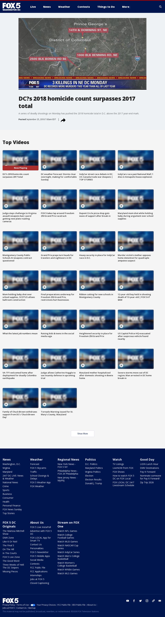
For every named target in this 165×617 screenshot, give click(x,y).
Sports (6, 490)
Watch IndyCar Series (69, 552)
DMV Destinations (149, 467)
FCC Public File (37, 567)
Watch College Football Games (66, 536)
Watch (117, 459)
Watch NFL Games (67, 530)
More (125, 7)
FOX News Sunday (12, 509)
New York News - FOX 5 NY (67, 465)
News (7, 459)
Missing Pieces (10, 571)
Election (89, 475)
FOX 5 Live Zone (11, 556)
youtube (127, 600)
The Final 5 (8, 545)
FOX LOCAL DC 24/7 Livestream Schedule (123, 484)
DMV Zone (8, 537)
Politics (90, 459)
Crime (6, 486)
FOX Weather (37, 486)
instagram (147, 600)
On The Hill (8, 549)
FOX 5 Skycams (38, 467)
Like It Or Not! (10, 541)
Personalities (37, 548)
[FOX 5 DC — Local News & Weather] (13, 7)
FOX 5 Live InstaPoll (40, 527)
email (159, 600)
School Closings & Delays (39, 477)
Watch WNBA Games (69, 569)
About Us (37, 522)
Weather (36, 459)
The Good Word (11, 560)
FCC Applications (39, 571)
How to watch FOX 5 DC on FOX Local (123, 477)
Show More (82, 433)
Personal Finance (11, 505)
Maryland (7, 471)
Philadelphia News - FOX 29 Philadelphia (68, 472)
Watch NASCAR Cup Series (68, 547)
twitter (140, 600)
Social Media (36, 559)
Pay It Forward (147, 471)
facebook (134, 600)
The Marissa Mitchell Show (13, 532)
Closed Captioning (39, 583)
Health (6, 501)
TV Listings (118, 464)
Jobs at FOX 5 (37, 579)
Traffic (33, 471)
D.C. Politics (91, 464)
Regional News (68, 459)
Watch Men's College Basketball (68, 557)
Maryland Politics (94, 467)
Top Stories (9, 513)
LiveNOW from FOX (123, 467)
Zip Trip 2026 (147, 482)
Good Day (147, 459)
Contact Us (36, 544)
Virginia (6, 467)
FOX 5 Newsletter (39, 552)
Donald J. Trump (93, 483)
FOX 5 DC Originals (9, 524)
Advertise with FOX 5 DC (41, 532)
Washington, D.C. (11, 464)
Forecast (34, 464)
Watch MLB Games (68, 541)
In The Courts (10, 553)
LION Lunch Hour (149, 464)
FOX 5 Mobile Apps (40, 556)
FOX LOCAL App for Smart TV (40, 539)
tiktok (153, 600)
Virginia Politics (93, 471)
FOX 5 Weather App (40, 482)
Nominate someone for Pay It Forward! (150, 477)
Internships (36, 575)
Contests (34, 563)
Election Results (93, 479)
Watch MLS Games (68, 573)
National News (10, 482)
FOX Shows (119, 471)
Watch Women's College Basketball (67, 564)
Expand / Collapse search (160, 7)
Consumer (8, 497)
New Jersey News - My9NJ (67, 479)
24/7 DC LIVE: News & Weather (13, 477)
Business (7, 493)
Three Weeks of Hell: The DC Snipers (13, 566)
